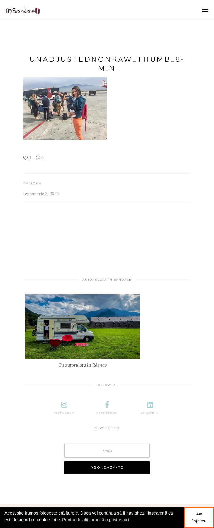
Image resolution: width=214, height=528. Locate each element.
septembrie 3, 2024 (41, 193)
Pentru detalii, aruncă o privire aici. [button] (96, 519)
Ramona (32, 183)
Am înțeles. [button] (199, 517)
